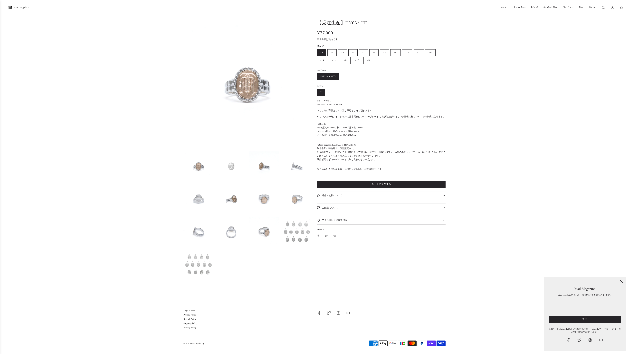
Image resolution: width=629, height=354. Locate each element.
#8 (374, 52)
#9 (384, 52)
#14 (322, 60)
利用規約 (579, 332)
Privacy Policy (189, 315)
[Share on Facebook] (318, 236)
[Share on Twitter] (326, 236)
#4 (332, 52)
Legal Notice (189, 311)
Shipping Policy (190, 323)
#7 (363, 52)
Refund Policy (189, 319)
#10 (395, 52)
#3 (321, 52)
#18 (368, 60)
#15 (333, 60)
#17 (357, 60)
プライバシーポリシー (609, 329)
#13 (430, 52)
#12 (418, 52)
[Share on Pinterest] (334, 236)
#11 (407, 52)
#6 (353, 52)
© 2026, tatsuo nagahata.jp (193, 343)
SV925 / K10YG (327, 76)
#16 (345, 60)
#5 (342, 52)
